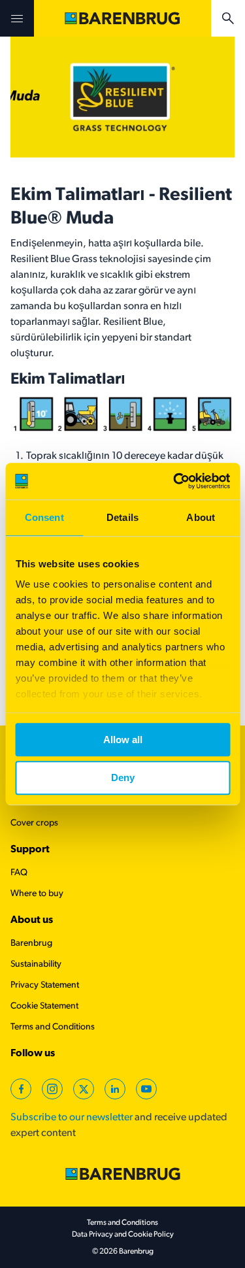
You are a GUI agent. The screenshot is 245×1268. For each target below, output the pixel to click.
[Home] (122, 18)
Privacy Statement (44, 985)
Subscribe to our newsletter (71, 1117)
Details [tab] (122, 517)
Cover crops (34, 823)
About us (31, 920)
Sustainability (35, 964)
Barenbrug (31, 943)
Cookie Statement (44, 1006)
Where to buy (36, 894)
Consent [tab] (44, 517)
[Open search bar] (228, 18)
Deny (123, 778)
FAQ (18, 873)
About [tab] (200, 517)
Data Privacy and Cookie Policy (123, 1235)
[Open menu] (17, 18)
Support (30, 849)
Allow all (122, 739)
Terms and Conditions (52, 1027)
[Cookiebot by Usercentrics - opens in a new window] (174, 481)
